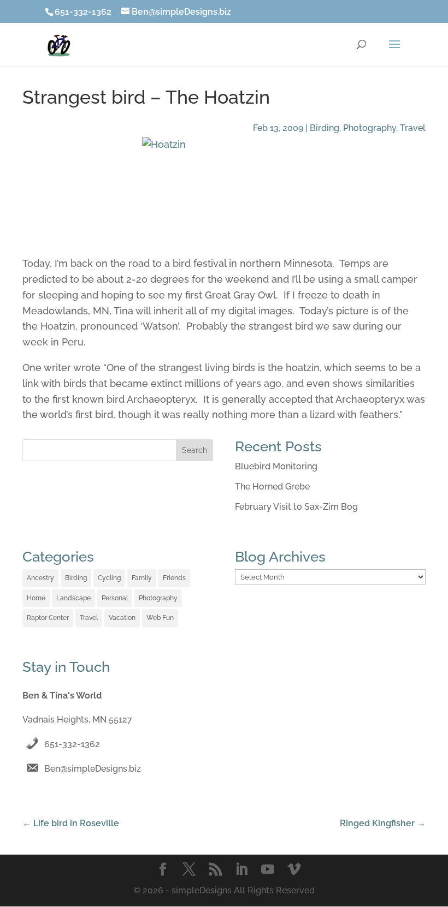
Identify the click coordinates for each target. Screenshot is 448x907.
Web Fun (160, 618)
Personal (115, 598)
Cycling (109, 578)
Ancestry (40, 578)
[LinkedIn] (241, 871)
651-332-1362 (72, 744)
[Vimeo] (293, 871)
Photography (369, 128)
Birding (324, 128)
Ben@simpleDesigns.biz (92, 768)
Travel (413, 128)
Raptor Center (48, 618)
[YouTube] (267, 871)
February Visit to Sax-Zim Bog (296, 507)
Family (142, 578)
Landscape (73, 598)
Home (36, 598)
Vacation (122, 618)
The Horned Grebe (272, 486)
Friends (174, 578)
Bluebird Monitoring (276, 466)
